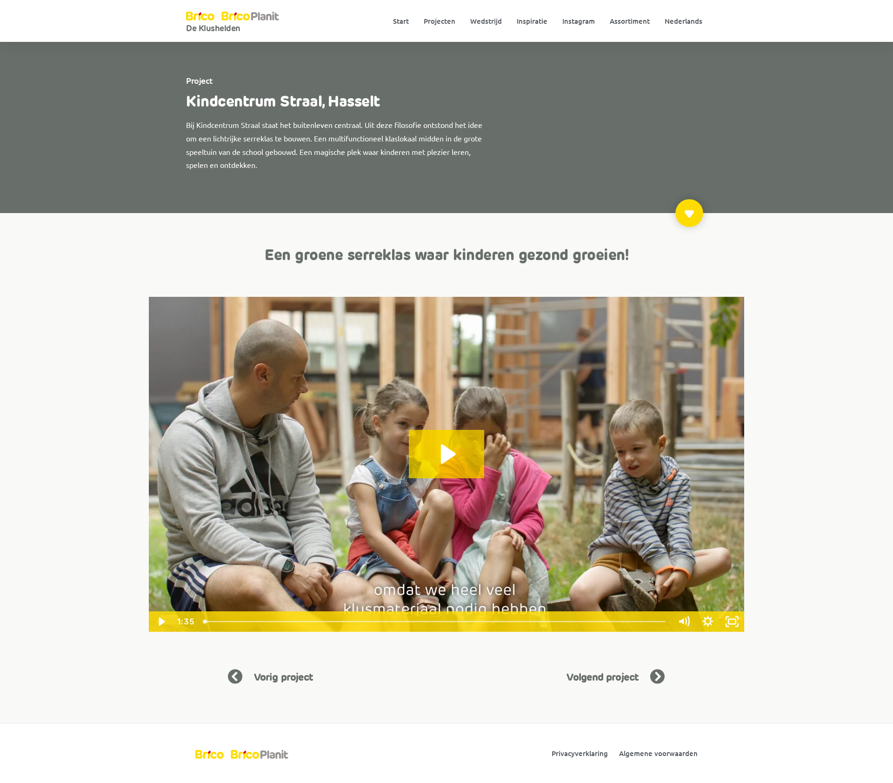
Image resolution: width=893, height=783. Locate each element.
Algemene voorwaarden (658, 753)
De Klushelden (213, 28)
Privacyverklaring (580, 753)
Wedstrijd (486, 21)
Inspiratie (532, 21)
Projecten (439, 21)
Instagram (578, 21)
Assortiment (630, 21)
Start (401, 21)
